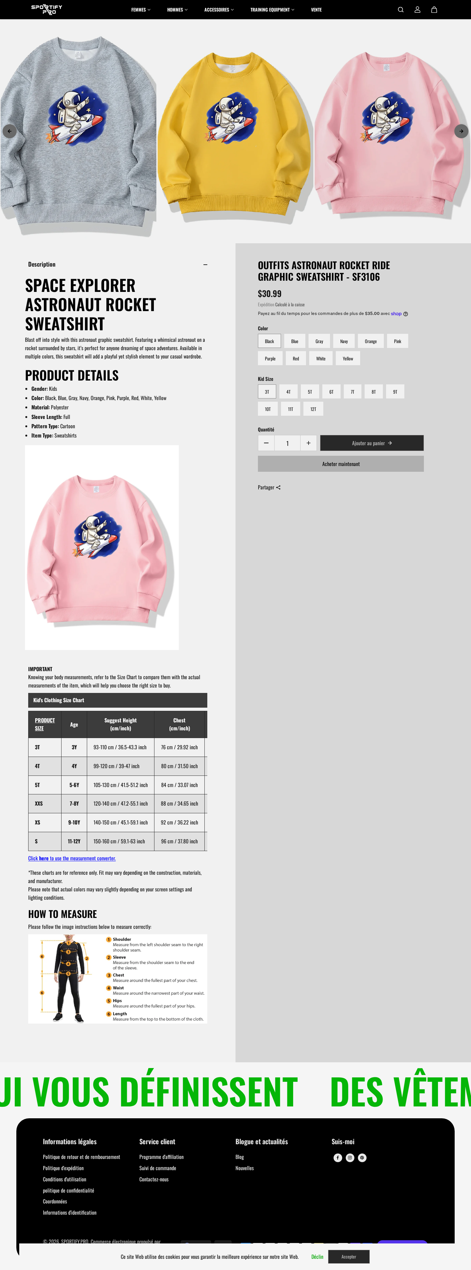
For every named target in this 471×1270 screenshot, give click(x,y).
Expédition (266, 304)
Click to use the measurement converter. (72, 858)
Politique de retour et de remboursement (81, 1157)
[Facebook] (338, 1158)
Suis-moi (343, 1141)
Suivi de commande (157, 1168)
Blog (240, 1157)
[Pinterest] (362, 1158)
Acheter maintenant (341, 464)
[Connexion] (417, 10)
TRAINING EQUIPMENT (270, 9)
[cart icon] (434, 10)
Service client (157, 1141)
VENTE (316, 9)
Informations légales (70, 1141)
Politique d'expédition (63, 1168)
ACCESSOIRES (216, 9)
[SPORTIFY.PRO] (47, 9)
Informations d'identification (69, 1212)
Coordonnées (55, 1201)
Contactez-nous (154, 1179)
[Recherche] (401, 10)
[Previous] (10, 131)
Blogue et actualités (262, 1141)
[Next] (461, 131)
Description (41, 264)
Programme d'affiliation (161, 1157)
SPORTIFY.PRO (74, 1241)
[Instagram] (350, 1158)
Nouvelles (245, 1168)
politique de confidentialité (68, 1190)
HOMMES (175, 9)
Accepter (349, 1256)
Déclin (317, 1256)
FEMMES (138, 9)
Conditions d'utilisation (64, 1179)
